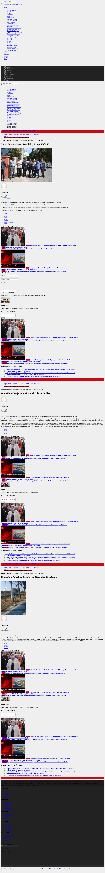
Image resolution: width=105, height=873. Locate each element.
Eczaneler (8, 76)
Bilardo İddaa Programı (13, 29)
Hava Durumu (11, 11)
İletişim (6, 797)
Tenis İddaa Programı (12, 37)
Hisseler (9, 41)
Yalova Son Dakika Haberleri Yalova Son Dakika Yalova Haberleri (21, 134)
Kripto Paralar (11, 39)
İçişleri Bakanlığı (8, 222)
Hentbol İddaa (7, 805)
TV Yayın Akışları (12, 19)
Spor (5, 53)
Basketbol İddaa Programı (14, 28)
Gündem (6, 51)
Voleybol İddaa (8, 808)
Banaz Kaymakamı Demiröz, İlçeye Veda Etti (24, 130)
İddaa (7, 80)
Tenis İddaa (7, 838)
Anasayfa (4, 130)
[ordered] (11, 282)
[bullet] (13, 282)
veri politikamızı (60, 868)
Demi (5, 214)
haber (5, 216)
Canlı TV (9, 16)
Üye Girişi (6, 791)
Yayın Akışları (9, 72)
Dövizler (9, 38)
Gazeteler (9, 13)
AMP (5, 841)
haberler (6, 219)
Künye (5, 794)
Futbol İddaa (7, 802)
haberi (5, 217)
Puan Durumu (11, 17)
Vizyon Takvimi (11, 50)
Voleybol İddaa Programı (13, 35)
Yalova (9, 130)
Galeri (5, 59)
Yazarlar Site (7, 837)
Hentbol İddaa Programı (13, 34)
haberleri (6, 220)
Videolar (6, 57)
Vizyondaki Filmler (12, 45)
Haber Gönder (11, 22)
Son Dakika (10, 9)
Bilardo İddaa (7, 807)
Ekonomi (6, 54)
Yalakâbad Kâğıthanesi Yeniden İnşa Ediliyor (24, 379)
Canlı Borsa (10, 14)
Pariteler (9, 42)
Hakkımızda (7, 795)
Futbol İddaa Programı (13, 31)
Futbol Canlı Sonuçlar (13, 25)
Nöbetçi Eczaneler (12, 20)
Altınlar (9, 44)
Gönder (3, 282)
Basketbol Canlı (8, 840)
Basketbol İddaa (8, 804)
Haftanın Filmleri (11, 47)
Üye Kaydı (7, 792)
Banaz (5, 213)
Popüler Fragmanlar (12, 48)
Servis (5, 7)
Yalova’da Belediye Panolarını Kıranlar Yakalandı (25, 563)
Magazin (6, 56)
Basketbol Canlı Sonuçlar (13, 26)
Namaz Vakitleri (11, 10)
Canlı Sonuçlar (11, 23)
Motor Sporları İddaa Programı (15, 32)
